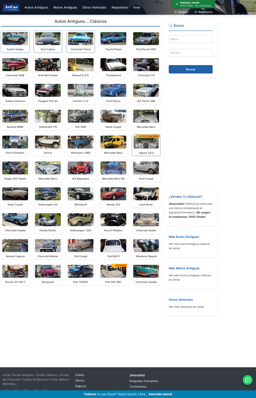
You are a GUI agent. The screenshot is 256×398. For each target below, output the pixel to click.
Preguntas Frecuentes (144, 381)
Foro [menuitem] (136, 7)
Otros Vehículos (181, 299)
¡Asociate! (137, 375)
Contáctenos (138, 386)
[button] (191, 27)
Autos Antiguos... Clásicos (81, 21)
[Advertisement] (191, 134)
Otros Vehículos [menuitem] (94, 7)
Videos (79, 375)
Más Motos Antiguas (184, 268)
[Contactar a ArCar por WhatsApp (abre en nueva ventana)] (248, 380)
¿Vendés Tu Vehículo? (185, 196)
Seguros (80, 386)
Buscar (190, 69)
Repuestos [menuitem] (120, 7)
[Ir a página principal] (11, 7)
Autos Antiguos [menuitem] (36, 7)
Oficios (79, 380)
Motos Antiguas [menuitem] (65, 7)
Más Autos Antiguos (184, 237)
